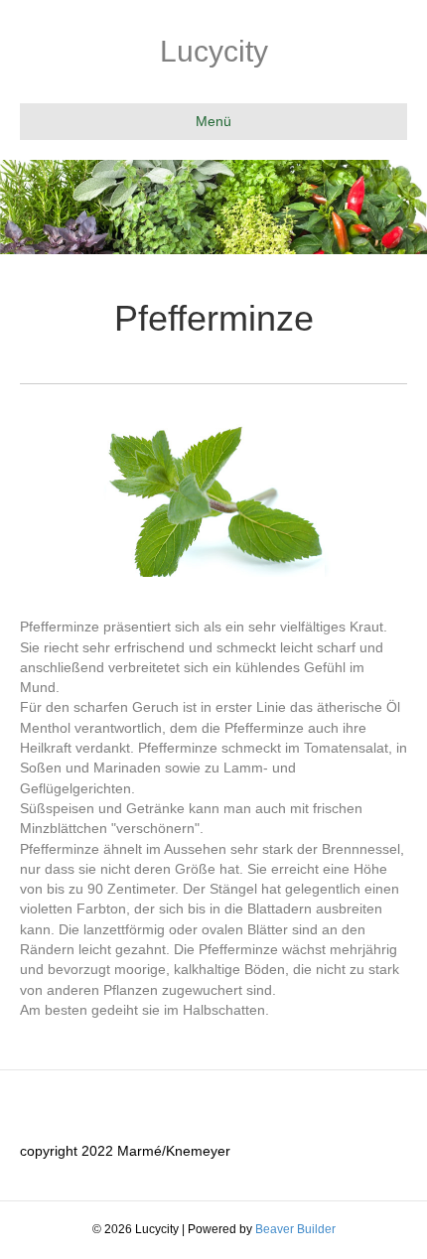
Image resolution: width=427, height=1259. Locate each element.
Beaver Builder (295, 1229)
